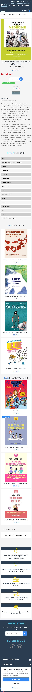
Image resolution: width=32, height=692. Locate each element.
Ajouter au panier (21, 79)
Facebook (12, 646)
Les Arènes (5, 170)
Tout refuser (16, 683)
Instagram (19, 646)
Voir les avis (16, 93)
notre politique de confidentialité (12, 627)
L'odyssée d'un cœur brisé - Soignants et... (16, 259)
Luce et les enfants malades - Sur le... (16, 296)
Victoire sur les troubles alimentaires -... (16, 483)
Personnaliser (16, 687)
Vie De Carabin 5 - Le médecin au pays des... (16, 332)
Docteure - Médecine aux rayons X (16, 368)
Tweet (16, 89)
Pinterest (19, 89)
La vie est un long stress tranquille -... (16, 447)
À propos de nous (10, 659)
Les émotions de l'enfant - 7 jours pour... (16, 519)
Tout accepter (16, 679)
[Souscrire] (25, 633)
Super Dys (16, 410)
